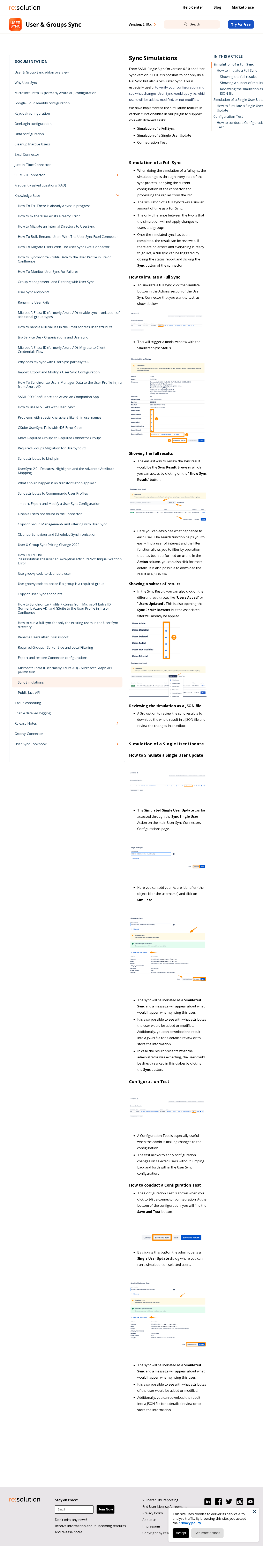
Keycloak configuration (32, 113)
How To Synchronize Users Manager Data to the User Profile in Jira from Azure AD (70, 384)
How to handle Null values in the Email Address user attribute (65, 327)
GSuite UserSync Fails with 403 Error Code (50, 427)
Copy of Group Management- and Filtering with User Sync (62, 524)
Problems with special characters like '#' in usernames (59, 417)
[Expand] (118, 175)
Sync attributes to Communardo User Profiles (53, 493)
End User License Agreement (164, 1506)
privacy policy (190, 1523)
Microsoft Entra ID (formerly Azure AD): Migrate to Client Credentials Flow (61, 349)
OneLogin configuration (33, 123)
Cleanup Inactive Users (32, 144)
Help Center (192, 7)
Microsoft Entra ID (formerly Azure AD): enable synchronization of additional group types (69, 314)
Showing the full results (238, 76)
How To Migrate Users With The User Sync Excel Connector (64, 247)
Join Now (105, 1509)
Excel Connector (27, 154)
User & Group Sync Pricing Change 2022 (48, 544)
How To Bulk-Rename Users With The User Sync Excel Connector (68, 236)
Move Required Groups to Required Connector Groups (60, 438)
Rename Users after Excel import (43, 637)
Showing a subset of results (241, 83)
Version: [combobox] (140, 24)
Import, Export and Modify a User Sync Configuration (59, 372)
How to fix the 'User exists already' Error (49, 216)
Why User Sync (26, 82)
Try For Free (241, 24)
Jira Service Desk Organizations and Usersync (53, 337)
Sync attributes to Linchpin (38, 458)
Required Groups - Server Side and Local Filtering (55, 647)
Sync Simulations (31, 682)
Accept (181, 1533)
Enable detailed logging (33, 713)
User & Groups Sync (53, 24)
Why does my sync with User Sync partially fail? (54, 362)
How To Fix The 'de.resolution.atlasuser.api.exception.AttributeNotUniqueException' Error (70, 559)
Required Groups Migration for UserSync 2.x (52, 448)
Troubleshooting (28, 703)
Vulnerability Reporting (160, 1500)
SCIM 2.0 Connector (30, 175)
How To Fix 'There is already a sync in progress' (54, 206)
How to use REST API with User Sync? (46, 407)
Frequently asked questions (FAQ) (40, 185)
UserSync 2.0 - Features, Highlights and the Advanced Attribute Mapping (66, 470)
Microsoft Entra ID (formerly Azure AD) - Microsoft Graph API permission (65, 670)
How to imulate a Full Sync (237, 70)
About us (149, 1519)
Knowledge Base (27, 195)
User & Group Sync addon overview (42, 72)
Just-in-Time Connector (33, 164)
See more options (207, 1533)
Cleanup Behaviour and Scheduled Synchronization (57, 534)
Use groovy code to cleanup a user (44, 573)
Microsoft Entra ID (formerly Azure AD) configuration (55, 93)
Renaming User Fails (33, 302)
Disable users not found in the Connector (50, 514)
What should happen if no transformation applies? (57, 483)
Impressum (151, 1526)
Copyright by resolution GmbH (166, 1533)
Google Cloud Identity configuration (42, 103)
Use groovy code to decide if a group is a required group (61, 583)
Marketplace (243, 7)
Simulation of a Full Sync (233, 64)
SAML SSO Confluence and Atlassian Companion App (58, 397)
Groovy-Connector (29, 733)
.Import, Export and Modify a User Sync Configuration (59, 503)
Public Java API (29, 692)
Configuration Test (228, 116)
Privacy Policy (152, 1513)
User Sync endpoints (34, 292)
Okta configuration (29, 134)
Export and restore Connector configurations (53, 657)
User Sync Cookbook (31, 744)
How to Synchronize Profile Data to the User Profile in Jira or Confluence (64, 259)
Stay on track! (66, 1500)
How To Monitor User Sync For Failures (48, 271)
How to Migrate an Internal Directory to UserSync (56, 226)
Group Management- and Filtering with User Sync (56, 282)
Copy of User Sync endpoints (40, 594)
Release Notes (26, 723)
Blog (217, 7)
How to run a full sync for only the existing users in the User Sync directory (68, 624)
